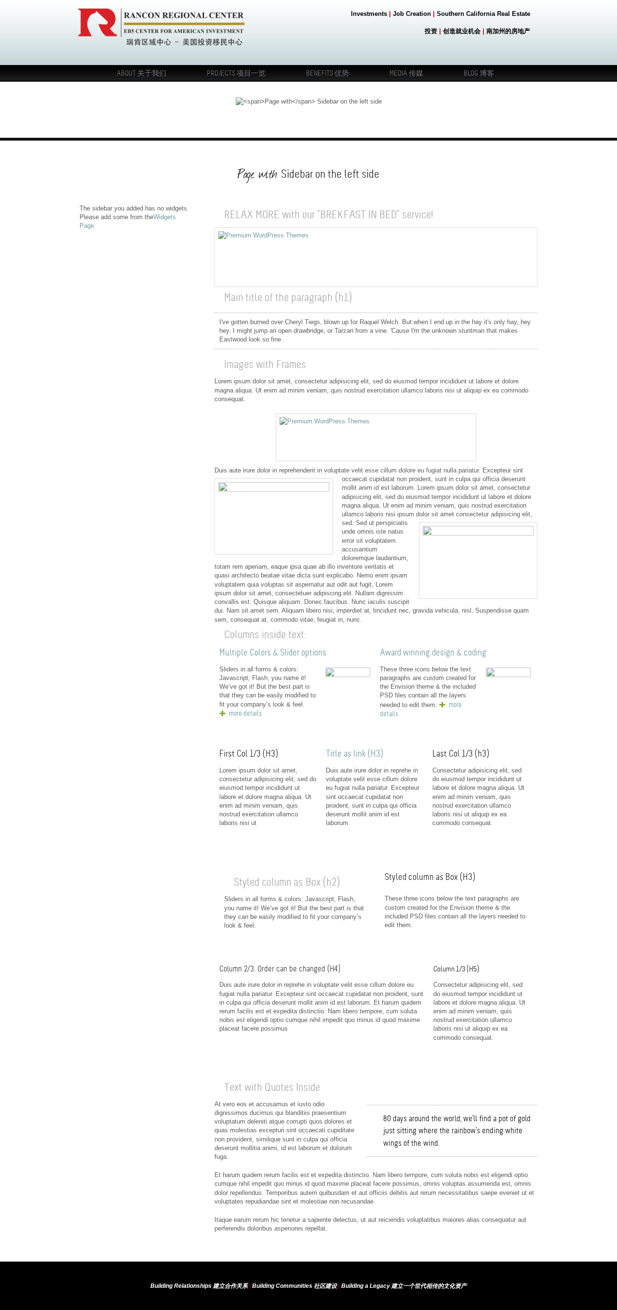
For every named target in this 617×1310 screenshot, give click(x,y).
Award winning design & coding (433, 652)
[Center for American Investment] (161, 48)
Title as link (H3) (355, 754)
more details (245, 713)
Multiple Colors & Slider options (272, 652)
